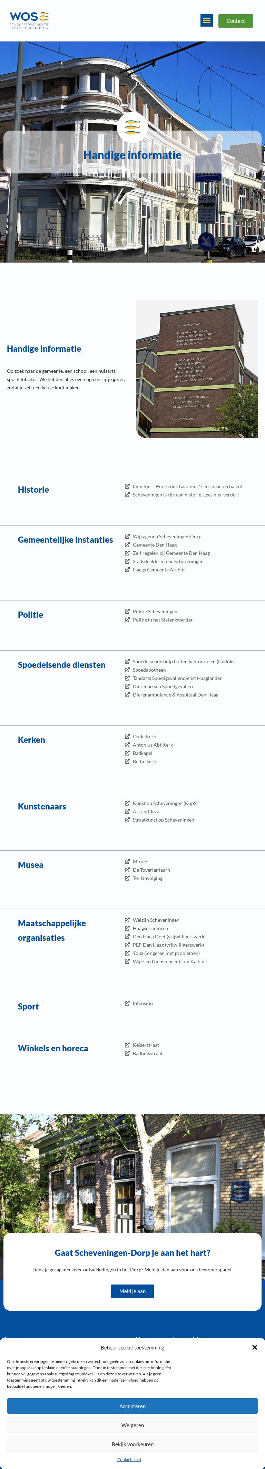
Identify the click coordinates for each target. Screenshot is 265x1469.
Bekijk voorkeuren (133, 1444)
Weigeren (132, 1425)
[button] (254, 1347)
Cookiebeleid (129, 1459)
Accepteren (132, 1406)
